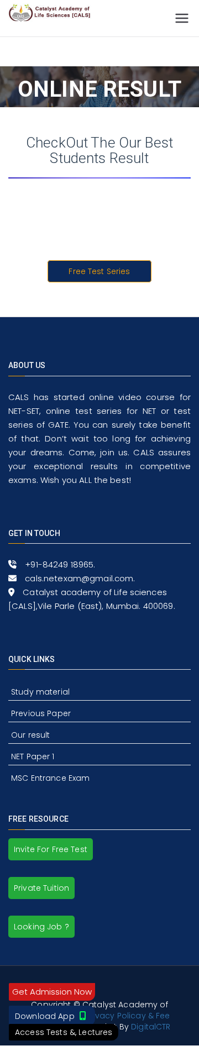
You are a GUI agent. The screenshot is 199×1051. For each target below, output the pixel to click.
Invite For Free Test (50, 849)
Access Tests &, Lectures (63, 1032)
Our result (30, 734)
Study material (40, 691)
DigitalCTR (150, 1026)
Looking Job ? (41, 926)
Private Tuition (41, 888)
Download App (46, 1016)
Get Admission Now (52, 991)
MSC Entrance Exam (50, 778)
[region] (99, 221)
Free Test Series (99, 271)
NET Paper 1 (33, 756)
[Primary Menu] (182, 18)
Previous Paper (41, 713)
